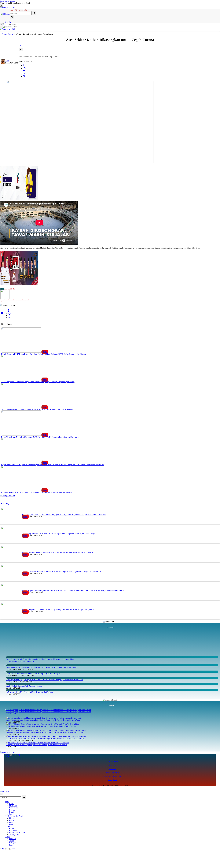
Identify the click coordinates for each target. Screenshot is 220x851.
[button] (33, 13)
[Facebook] (23, 65)
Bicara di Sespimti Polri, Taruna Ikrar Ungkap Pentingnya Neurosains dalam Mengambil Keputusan (37, 492)
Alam (7, 61)
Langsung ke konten (7, 1)
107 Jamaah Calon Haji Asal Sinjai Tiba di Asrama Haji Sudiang (29, 838)
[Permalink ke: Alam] (3, 63)
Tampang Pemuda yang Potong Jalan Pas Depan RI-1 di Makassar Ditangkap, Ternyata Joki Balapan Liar (44, 826)
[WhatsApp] (24, 76)
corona (5, 288)
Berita (45, 352)
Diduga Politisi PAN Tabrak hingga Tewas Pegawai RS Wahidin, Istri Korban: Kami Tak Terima (41, 813)
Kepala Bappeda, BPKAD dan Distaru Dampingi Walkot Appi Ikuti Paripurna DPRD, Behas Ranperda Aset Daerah (43, 354)
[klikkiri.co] (5, 14)
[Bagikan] (21, 49)
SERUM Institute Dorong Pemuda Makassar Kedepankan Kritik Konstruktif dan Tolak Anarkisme (37, 409)
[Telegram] (24, 71)
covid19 (10, 288)
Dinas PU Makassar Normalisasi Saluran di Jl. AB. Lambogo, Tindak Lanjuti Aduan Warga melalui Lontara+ (40, 437)
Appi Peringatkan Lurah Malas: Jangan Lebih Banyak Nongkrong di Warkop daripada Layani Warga (37, 382)
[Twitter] (24, 69)
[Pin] (24, 74)
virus (14, 288)
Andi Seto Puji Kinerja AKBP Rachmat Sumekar (24, 832)
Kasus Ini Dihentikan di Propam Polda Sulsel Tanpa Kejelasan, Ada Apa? (33, 819)
